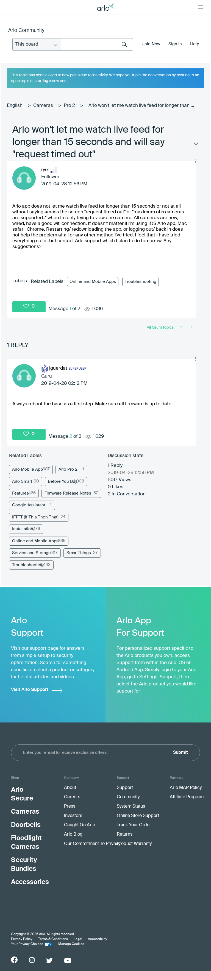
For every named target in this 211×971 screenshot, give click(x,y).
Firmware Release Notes (68, 493)
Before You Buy (62, 481)
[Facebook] (14, 959)
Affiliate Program (187, 797)
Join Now (151, 44)
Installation (22, 529)
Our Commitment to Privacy (92, 844)
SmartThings (78, 553)
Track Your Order (134, 825)
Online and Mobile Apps (93, 282)
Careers (72, 797)
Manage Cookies (71, 944)
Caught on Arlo (79, 825)
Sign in (175, 44)
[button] (195, 161)
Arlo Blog (73, 834)
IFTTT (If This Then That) (35, 517)
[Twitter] (49, 960)
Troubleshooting (140, 282)
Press (69, 806)
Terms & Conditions (53, 939)
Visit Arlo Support (29, 689)
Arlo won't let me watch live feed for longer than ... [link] (141, 105)
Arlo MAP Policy (186, 788)
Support (125, 788)
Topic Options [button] (196, 145)
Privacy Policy (21, 939)
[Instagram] (32, 960)
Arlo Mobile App (27, 469)
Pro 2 (69, 105)
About (70, 788)
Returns (124, 834)
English (15, 105)
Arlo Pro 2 (68, 469)
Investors (73, 816)
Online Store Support (138, 816)
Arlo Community (26, 30)
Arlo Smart (22, 481)
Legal (78, 939)
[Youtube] (67, 960)
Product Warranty (134, 844)
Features (20, 493)
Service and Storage (31, 553)
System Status (131, 806)
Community (128, 797)
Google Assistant (28, 505)
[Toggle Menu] (200, 7)
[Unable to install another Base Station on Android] (182, 327)
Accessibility (97, 939)
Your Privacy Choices (27, 944)
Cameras (43, 105)
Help (194, 44)
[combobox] (97, 44)
